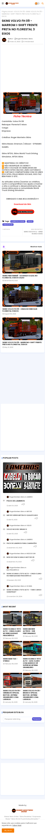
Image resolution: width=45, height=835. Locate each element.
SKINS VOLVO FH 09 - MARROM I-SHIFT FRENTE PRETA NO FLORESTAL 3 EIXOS (22, 343)
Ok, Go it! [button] (8, 830)
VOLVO (30, 221)
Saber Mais (16, 825)
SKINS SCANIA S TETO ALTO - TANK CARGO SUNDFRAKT (24, 591)
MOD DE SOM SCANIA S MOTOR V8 (20, 557)
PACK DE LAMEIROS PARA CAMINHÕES (22, 543)
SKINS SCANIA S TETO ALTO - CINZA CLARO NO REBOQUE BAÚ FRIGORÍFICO (24, 575)
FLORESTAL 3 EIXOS (17, 221)
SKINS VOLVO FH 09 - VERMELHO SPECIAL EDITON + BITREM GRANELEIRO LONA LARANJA (12, 695)
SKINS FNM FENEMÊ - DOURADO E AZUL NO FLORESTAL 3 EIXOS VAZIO (20, 277)
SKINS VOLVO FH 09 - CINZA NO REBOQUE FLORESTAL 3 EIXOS (19, 310)
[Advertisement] (22, 68)
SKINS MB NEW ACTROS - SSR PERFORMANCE (29, 631)
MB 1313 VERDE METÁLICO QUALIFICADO (22, 515)
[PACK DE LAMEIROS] (22, 477)
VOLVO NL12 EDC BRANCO (17, 529)
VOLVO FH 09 (19, 11)
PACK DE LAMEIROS (16, 501)
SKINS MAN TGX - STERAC (10, 660)
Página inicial (7, 11)
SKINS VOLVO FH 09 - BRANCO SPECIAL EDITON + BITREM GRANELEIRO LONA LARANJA (32, 695)
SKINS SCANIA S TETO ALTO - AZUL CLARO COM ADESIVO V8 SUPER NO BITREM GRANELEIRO (32, 663)
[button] (42, 3)
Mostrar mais (36, 247)
